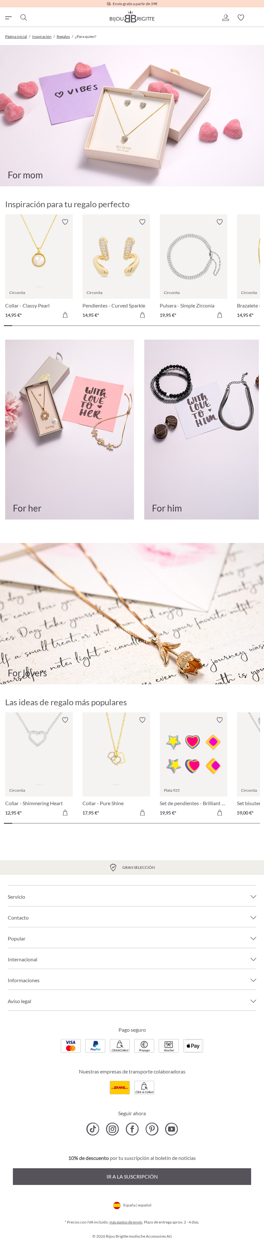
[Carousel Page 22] (181, 325)
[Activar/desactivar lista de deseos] (65, 222)
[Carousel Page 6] (49, 325)
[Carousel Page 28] (231, 325)
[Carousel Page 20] (165, 325)
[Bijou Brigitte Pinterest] (152, 1129)
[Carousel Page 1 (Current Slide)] (8, 325)
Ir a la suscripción (132, 1176)
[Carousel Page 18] (149, 325)
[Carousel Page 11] (91, 325)
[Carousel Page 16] (132, 325)
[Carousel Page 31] (256, 325)
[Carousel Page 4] (33, 325)
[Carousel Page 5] (41, 325)
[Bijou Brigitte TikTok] (93, 1129)
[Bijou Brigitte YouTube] (171, 1129)
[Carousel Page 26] (215, 325)
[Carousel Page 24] (198, 325)
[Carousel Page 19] (157, 325)
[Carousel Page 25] (206, 325)
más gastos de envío (125, 1222)
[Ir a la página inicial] (132, 16)
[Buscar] (23, 17)
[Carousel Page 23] (190, 325)
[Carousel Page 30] (248, 325)
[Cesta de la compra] (256, 17)
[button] (225, 17)
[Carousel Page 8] (66, 325)
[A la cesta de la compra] (65, 315)
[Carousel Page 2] (16, 325)
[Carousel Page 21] (173, 325)
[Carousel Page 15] (124, 325)
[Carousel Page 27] (223, 325)
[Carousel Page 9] (74, 325)
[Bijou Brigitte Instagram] (112, 1129)
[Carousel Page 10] (82, 325)
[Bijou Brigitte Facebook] (132, 1129)
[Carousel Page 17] (140, 325)
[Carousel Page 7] (57, 325)
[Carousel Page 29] (239, 325)
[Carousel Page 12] (99, 325)
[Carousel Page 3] (24, 325)
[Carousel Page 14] (115, 325)
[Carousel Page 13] (107, 325)
